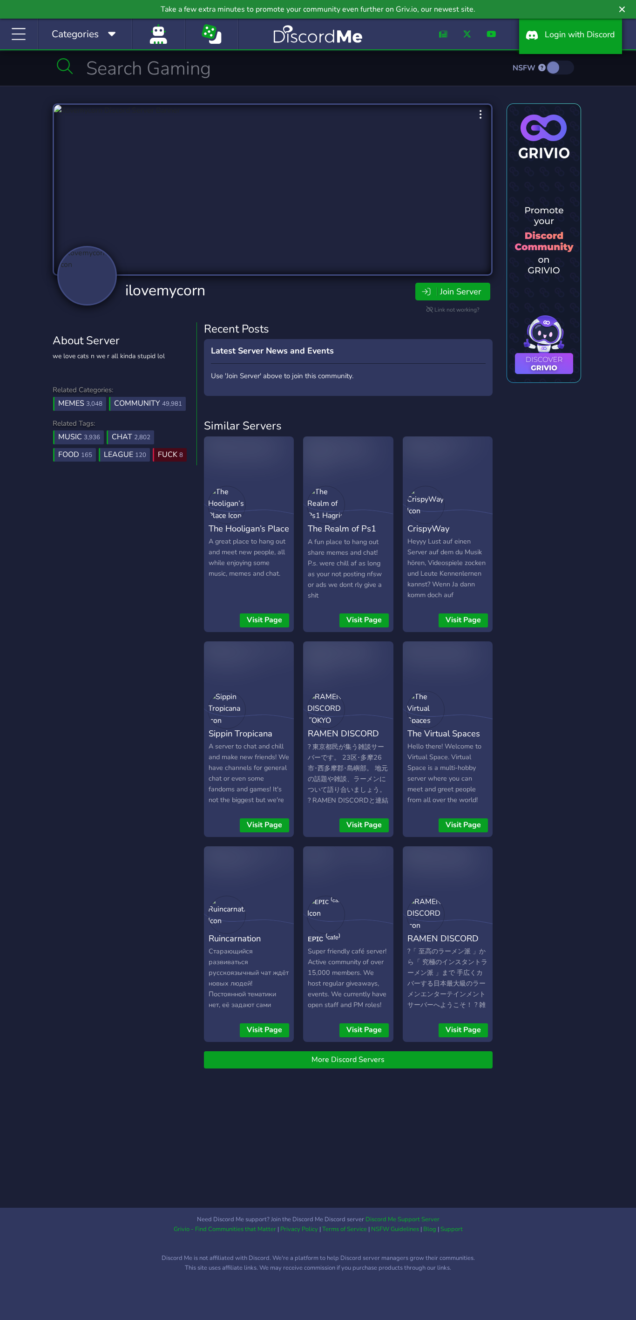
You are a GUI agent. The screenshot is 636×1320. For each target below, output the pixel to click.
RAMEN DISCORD (443, 938)
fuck (170, 454)
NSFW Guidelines (395, 1229)
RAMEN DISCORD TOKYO (343, 740)
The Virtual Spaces (443, 733)
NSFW (525, 68)
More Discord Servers (348, 1060)
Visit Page (264, 620)
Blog (429, 1229)
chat (131, 437)
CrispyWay (428, 528)
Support (451, 1229)
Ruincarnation (235, 938)
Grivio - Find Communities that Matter (225, 1229)
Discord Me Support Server (402, 1219)
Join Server (460, 291)
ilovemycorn (165, 290)
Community (148, 403)
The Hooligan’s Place (249, 528)
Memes (80, 403)
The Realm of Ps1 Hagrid (342, 535)
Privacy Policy (299, 1229)
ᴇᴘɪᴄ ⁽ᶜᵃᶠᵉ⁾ (324, 938)
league (125, 454)
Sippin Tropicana (240, 733)
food (75, 454)
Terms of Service (344, 1229)
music (79, 437)
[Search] (65, 66)
